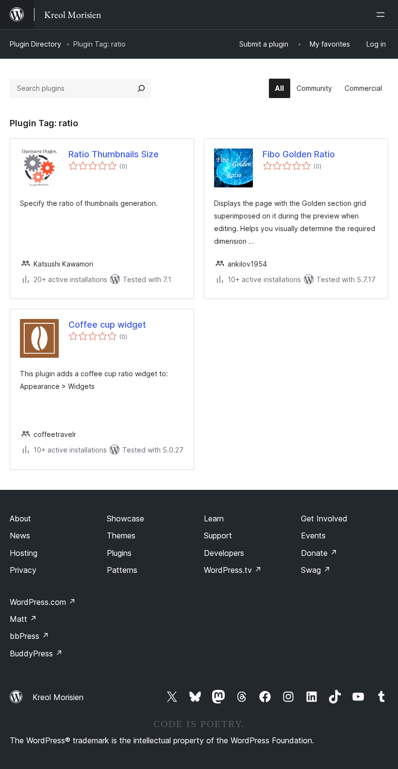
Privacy (23, 570)
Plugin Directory (35, 44)
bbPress (29, 636)
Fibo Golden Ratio (299, 154)
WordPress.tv (233, 570)
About (20, 518)
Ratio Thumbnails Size (113, 154)
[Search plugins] (141, 88)
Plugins (119, 553)
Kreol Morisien (58, 697)
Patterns (122, 570)
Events (313, 535)
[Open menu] (382, 14)
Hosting (23, 553)
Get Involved (324, 518)
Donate (319, 553)
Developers (224, 553)
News (20, 535)
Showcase (125, 518)
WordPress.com (43, 602)
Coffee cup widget (107, 324)
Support (218, 535)
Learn (214, 518)
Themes (121, 535)
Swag (316, 570)
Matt (23, 619)
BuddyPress (36, 653)
